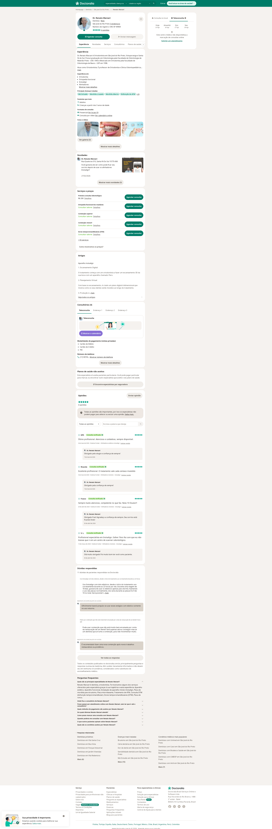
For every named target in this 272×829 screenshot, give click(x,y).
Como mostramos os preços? (91, 247)
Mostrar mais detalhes (111, 147)
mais (79, 70)
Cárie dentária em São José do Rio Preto (134, 744)
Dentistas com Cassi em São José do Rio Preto (176, 746)
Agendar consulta (134, 197)
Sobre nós (80, 799)
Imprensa (79, 810)
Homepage (79, 9)
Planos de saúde (134, 44)
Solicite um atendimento (171, 41)
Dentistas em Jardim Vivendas (89, 752)
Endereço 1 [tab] (97, 310)
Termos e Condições (84, 807)
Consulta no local (160, 18)
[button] (110, 682)
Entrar (163, 3)
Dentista (89, 9)
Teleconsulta (177, 18)
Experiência (84, 44)
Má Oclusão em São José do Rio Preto (133, 758)
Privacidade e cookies (84, 792)
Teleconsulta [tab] (84, 310)
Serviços (107, 44)
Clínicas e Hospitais (114, 794)
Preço (139, 792)
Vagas (87, 805)
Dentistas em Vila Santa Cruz (88, 740)
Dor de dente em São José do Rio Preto (133, 748)
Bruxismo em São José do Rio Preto (132, 740)
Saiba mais (36, 823)
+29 (138, 94)
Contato (79, 802)
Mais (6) (80, 759)
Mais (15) (121, 762)
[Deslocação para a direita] (143, 44)
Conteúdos (141, 802)
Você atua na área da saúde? (181, 3)
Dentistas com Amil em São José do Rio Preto (176, 763)
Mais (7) (161, 767)
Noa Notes (144, 799)
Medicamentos (112, 802)
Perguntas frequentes (115, 810)
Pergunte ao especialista (116, 799)
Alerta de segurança (145, 807)
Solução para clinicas (145, 797)
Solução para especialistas (147, 794)
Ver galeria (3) (85, 140)
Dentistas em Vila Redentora (88, 755)
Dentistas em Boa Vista (86, 744)
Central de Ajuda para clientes (149, 810)
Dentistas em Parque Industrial (89, 748)
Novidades (96, 44)
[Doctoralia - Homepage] (89, 3)
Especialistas (111, 792)
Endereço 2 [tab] (110, 310)
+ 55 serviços (83, 240)
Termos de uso (143, 805)
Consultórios (119, 44)
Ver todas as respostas (110, 658)
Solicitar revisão (125, 443)
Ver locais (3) (93, 112)
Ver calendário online (103, 115)
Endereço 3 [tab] (122, 310)
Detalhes (87, 198)
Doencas (109, 807)
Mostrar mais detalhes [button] (88, 87)
